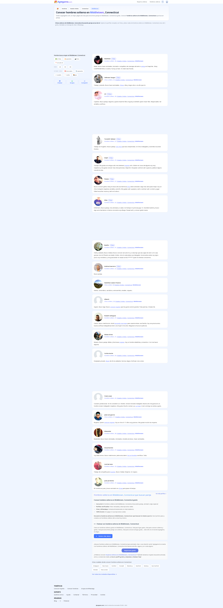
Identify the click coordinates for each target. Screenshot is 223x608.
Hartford (114, 566)
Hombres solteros (155, 2)
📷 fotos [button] (77, 59)
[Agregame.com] (57, 8)
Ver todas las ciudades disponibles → (104, 574)
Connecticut (130, 61)
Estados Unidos (121, 61)
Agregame (64, 2)
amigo (143, 66)
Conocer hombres (72, 588)
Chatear (59, 83)
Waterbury (130, 566)
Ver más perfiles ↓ (161, 493)
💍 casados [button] (58, 75)
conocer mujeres (115, 307)
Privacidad (94, 595)
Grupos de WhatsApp (87, 588)
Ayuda (68, 595)
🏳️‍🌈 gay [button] (75, 75)
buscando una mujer (120, 323)
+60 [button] (70, 67)
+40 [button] (60, 67)
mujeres (126, 165)
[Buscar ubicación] (163, 2)
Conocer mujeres (59, 588)
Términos (85, 595)
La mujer (138, 406)
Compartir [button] (84, 83)
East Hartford (155, 566)
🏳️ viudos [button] (67, 75)
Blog (55, 601)
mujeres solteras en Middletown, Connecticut (121, 555)
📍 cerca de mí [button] (59, 63)
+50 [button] (65, 67)
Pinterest (66, 601)
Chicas (122, 85)
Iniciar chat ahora (103, 536)
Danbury (146, 566)
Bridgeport (96, 566)
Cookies (102, 595)
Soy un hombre (132, 455)
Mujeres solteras (142, 2)
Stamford (138, 566)
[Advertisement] (106, 40)
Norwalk (121, 566)
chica (128, 186)
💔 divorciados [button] (68, 71)
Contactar (76, 595)
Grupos (72, 83)
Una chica (119, 146)
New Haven (105, 566)
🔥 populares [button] (68, 59)
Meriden (95, 570)
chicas (120, 488)
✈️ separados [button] (79, 71)
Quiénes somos (59, 595)
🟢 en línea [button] (58, 59)
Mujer (107, 361)
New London (104, 570)
